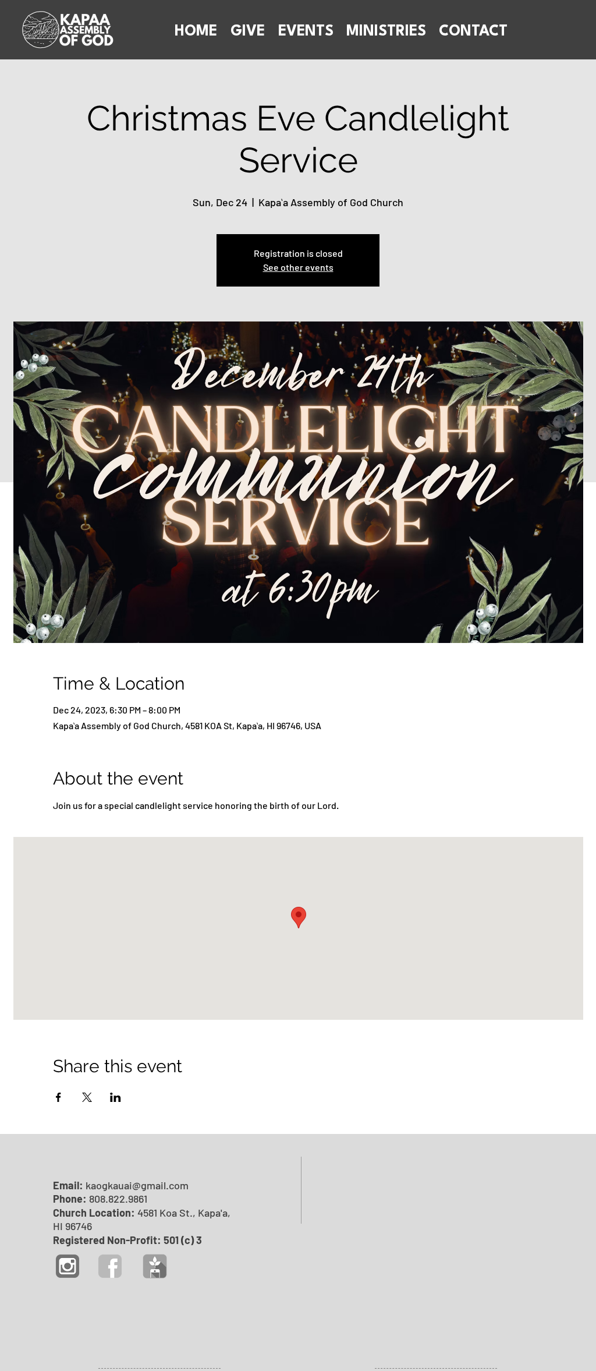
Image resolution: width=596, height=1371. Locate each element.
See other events (298, 267)
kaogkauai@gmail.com (137, 1185)
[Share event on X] (87, 1097)
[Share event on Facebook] (58, 1097)
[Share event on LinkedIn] (115, 1097)
